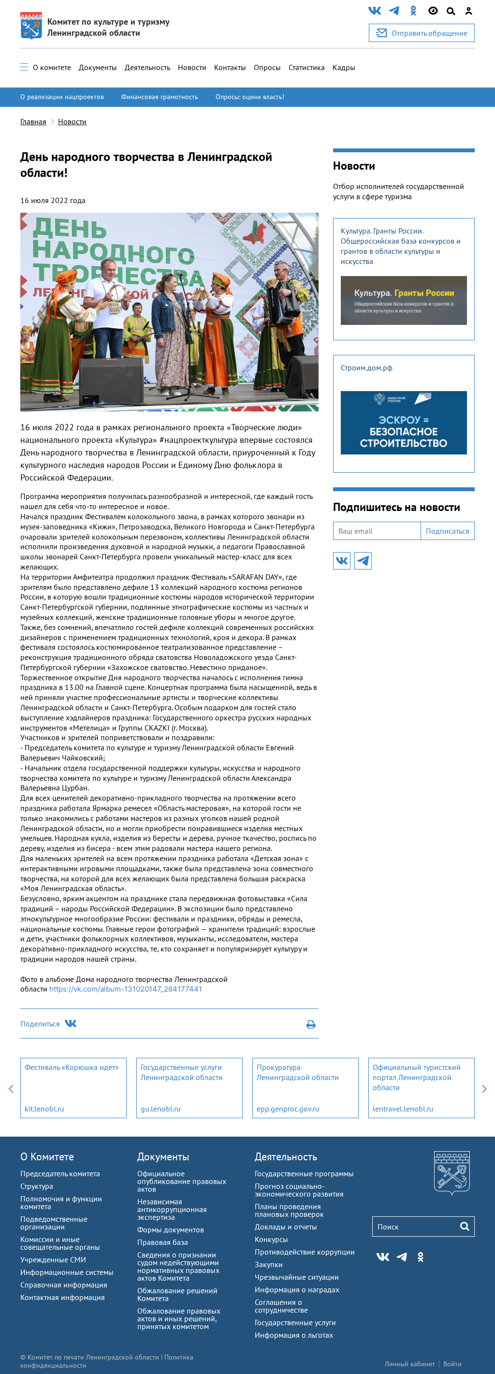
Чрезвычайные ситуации (297, 1277)
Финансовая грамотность (159, 96)
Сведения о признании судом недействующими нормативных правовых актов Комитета (178, 1266)
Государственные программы (304, 1173)
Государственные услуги (295, 1322)
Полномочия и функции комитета (61, 1202)
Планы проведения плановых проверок (289, 1210)
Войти (452, 1363)
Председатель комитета (60, 1173)
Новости (192, 67)
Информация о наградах (297, 1289)
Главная (33, 121)
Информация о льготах (294, 1335)
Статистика (307, 67)
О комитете (52, 67)
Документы (98, 67)
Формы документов (170, 1229)
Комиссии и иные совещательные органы (60, 1243)
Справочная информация (63, 1284)
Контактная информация (62, 1297)
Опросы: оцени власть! (250, 96)
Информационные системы (67, 1272)
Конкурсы (271, 1239)
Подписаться (447, 531)
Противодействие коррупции (305, 1252)
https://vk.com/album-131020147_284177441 (125, 989)
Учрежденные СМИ (53, 1259)
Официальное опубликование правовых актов (181, 1181)
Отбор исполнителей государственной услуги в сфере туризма (398, 191)
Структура (36, 1186)
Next (484, 1088)
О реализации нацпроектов (62, 96)
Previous (10, 1088)
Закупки (269, 1264)
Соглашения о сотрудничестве (281, 1306)
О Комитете (47, 1156)
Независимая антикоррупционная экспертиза (172, 1209)
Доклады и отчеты (286, 1226)
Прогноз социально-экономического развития (299, 1190)
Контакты (230, 67)
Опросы (267, 67)
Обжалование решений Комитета (177, 1294)
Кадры (344, 67)
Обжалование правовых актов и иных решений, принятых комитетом (178, 1318)
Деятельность (147, 67)
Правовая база (162, 1242)
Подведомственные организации (53, 1222)
